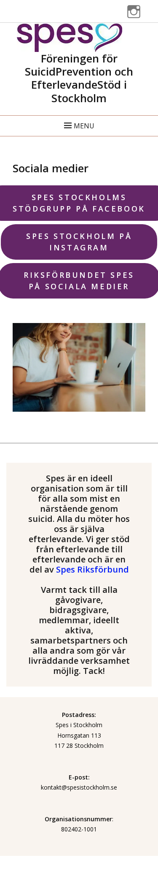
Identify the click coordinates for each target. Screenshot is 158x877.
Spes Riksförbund (92, 569)
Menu (84, 125)
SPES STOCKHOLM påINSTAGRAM (79, 242)
